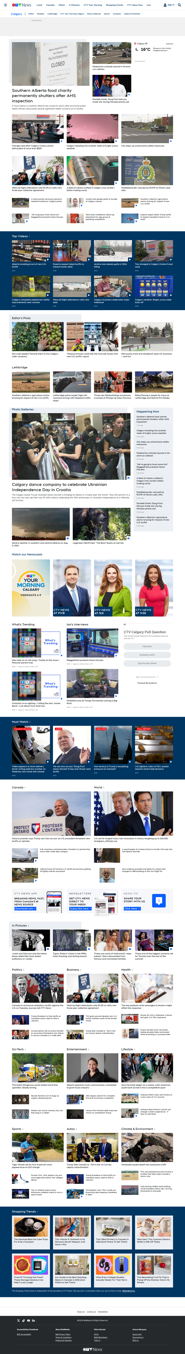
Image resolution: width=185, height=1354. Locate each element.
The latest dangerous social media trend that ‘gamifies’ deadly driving (35, 1086)
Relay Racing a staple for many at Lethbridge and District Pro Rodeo (152, 396)
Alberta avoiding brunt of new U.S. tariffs (29, 265)
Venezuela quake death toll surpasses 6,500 (143, 1164)
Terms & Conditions (63, 1337)
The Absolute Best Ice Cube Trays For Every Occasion (31, 1240)
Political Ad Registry (64, 1340)
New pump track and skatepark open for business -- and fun (146, 355)
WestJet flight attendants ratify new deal (71, 301)
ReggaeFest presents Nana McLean (85, 660)
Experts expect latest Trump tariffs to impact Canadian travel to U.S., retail (155, 217)
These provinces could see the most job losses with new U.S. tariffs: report (92, 355)
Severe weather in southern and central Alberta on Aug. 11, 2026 (40, 544)
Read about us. (128, 1291)
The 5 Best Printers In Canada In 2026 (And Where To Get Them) (112, 1240)
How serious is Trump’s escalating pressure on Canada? (111, 767)
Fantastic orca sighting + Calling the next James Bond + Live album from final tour (36, 704)
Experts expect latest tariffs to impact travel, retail (68, 265)
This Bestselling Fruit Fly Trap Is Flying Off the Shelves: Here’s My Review (153, 1280)
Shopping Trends (114, 5)
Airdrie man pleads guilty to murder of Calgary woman (101, 200)
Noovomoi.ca (138, 1337)
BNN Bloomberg (100, 1337)
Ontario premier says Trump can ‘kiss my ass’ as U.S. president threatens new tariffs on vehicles (51, 839)
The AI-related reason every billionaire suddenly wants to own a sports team (46, 1192)
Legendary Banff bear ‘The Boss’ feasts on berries (98, 543)
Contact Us (91, 1311)
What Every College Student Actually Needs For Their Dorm (111, 1278)
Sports (107, 14)
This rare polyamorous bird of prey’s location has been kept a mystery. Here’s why (156, 1174)
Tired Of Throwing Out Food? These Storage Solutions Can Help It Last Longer (28, 1280)
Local (39, 5)
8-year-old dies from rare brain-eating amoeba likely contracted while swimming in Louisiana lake (155, 1032)
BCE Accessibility (24, 1334)
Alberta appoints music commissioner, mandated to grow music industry (91, 1086)
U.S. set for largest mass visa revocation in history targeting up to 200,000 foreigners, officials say (131, 839)
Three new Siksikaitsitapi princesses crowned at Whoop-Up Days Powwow (112, 396)
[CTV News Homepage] (21, 5)
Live (149, 5)
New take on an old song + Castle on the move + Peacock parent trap (35, 661)
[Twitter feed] (18, 1320)
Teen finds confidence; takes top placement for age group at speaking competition (100, 217)
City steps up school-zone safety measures (142, 146)
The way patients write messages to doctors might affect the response (146, 1006)
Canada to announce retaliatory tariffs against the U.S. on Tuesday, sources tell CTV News (37, 1006)
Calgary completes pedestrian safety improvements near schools (31, 301)
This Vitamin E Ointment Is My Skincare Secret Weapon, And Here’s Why (70, 1242)
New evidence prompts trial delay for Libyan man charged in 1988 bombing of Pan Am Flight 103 (144, 870)
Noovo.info (137, 1334)
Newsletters (103, 1311)
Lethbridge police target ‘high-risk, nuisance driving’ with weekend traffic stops (72, 398)
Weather (40, 14)
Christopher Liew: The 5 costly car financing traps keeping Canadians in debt (101, 1192)
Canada (50, 5)
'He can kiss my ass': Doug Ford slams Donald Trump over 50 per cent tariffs (72, 769)
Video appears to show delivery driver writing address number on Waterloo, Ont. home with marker (29, 769)
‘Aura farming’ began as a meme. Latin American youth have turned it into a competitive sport (145, 1086)
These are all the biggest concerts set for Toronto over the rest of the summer (154, 956)
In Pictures (74, 5)
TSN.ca (97, 1340)
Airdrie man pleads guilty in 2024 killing (110, 265)
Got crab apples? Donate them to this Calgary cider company (35, 355)
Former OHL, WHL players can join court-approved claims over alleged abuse (47, 1177)
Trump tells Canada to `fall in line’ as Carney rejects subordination (101, 1032)
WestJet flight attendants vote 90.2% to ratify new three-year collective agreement (37, 189)
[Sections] (5, 5)
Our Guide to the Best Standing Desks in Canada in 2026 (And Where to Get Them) (70, 1280)
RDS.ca (136, 1340)
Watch (62, 5)
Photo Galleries (94, 14)
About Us (81, 1311)
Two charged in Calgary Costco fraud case (154, 265)
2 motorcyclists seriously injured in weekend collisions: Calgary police (46, 200)
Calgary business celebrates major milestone (112, 301)
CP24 (96, 1334)
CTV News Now (135, 5)
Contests (117, 14)
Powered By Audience (147, 683)
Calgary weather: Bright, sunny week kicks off (153, 301)
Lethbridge (52, 14)
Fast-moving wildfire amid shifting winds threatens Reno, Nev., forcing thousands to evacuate (156, 1188)
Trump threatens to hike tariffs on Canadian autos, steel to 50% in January (46, 1018)
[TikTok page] (23, 1320)
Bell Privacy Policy (63, 1334)
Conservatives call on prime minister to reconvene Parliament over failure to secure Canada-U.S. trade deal (47, 1033)
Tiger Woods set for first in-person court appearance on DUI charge (32, 1165)
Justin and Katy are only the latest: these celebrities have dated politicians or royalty (29, 956)
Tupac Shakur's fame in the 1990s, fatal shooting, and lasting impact (70, 954)
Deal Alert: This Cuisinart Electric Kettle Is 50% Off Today (153, 1240)
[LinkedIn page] (33, 1320)
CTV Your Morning (93, 5)
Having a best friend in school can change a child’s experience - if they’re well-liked (155, 1112)
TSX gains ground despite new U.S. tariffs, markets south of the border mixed (101, 1018)
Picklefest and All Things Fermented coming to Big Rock (92, 702)
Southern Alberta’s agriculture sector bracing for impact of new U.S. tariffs (154, 201)
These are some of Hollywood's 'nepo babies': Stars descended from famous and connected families (112, 956)
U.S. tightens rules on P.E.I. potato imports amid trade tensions (152, 767)
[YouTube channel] (28, 1320)
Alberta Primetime (132, 14)
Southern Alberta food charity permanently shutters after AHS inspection (44, 95)
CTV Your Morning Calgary (72, 14)
